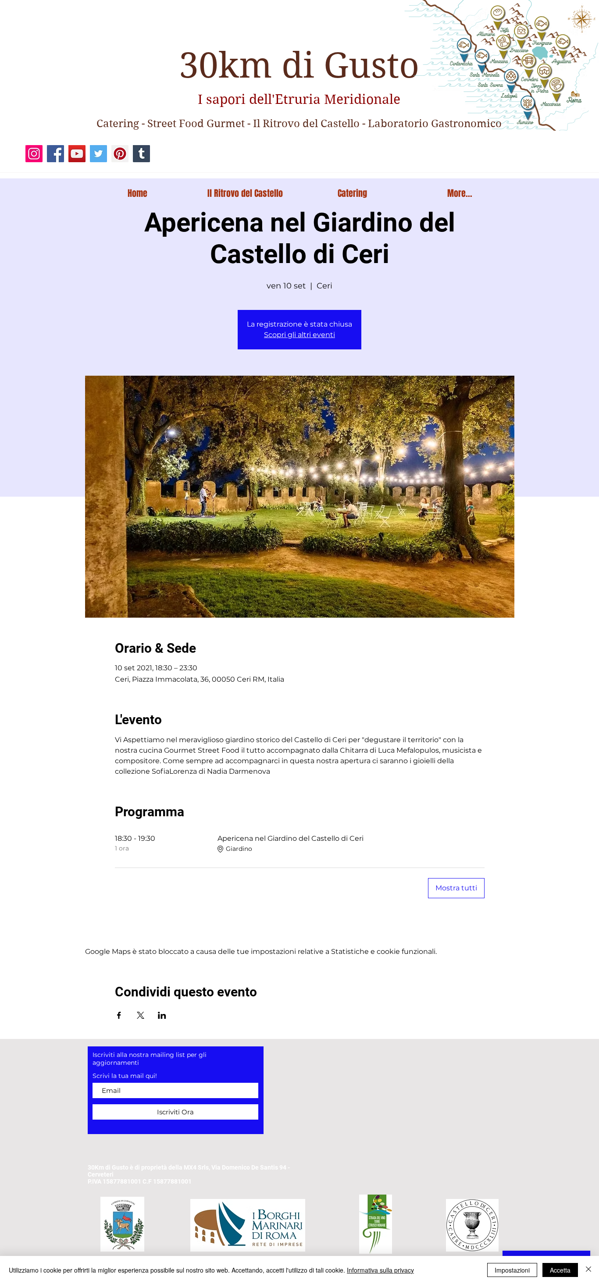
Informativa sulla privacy (380, 1270)
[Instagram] (34, 153)
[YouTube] (77, 153)
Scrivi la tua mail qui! (125, 1076)
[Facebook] (55, 153)
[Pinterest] (119, 153)
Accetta (560, 1270)
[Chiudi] (588, 1270)
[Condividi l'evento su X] (140, 1015)
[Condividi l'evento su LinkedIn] (162, 1015)
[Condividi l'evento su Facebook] (119, 1015)
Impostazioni (512, 1270)
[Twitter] (98, 153)
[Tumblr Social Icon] (141, 153)
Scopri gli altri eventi (299, 335)
